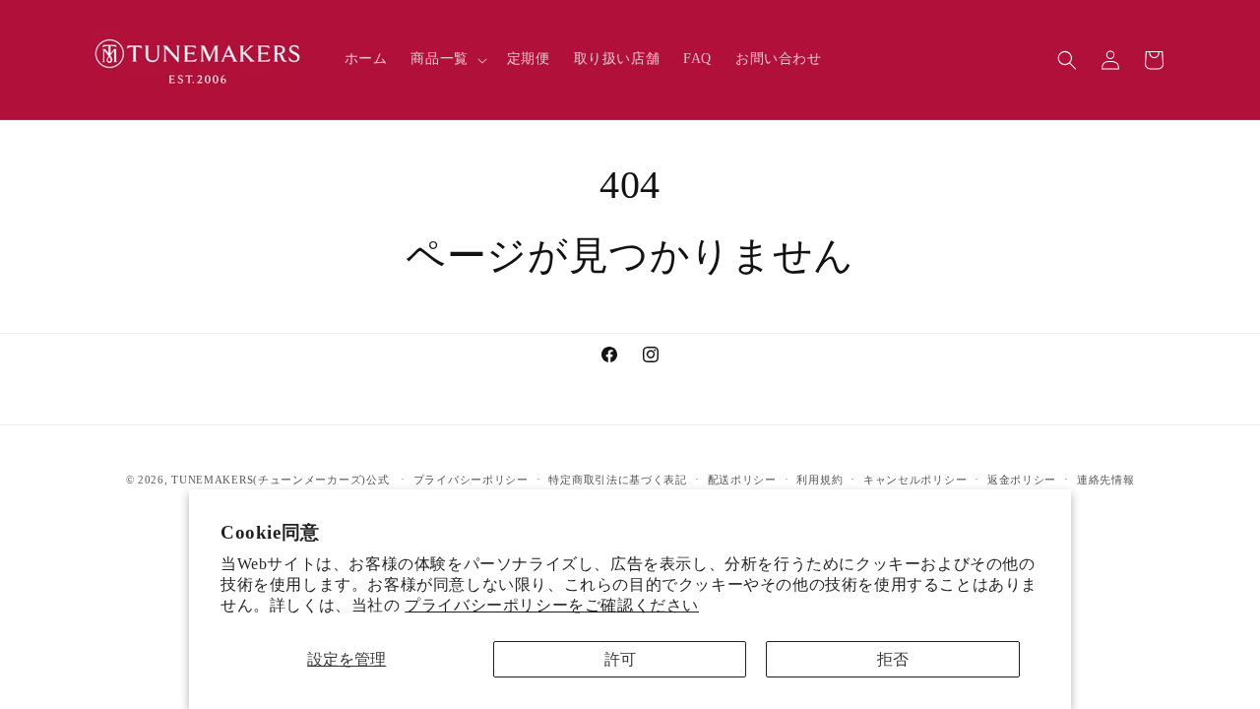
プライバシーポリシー (471, 479)
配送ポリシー (742, 479)
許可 (620, 659)
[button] (446, 59)
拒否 (893, 659)
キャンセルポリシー (915, 479)
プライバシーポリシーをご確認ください (552, 605)
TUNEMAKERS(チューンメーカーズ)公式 (280, 479)
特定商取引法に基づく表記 (617, 479)
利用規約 (819, 479)
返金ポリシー (1021, 479)
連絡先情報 (1106, 479)
